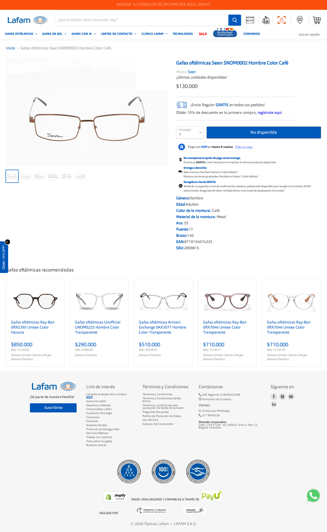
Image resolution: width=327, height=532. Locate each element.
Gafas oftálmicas (19, 34)
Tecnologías (183, 34)
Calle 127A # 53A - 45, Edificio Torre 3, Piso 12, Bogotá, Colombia (228, 425)
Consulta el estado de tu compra (106, 396)
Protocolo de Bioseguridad (102, 429)
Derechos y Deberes (98, 405)
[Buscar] (234, 20)
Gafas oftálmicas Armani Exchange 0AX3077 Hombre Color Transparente (162, 328)
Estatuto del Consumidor (158, 424)
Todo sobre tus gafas (99, 441)
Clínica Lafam (152, 34)
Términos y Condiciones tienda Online (161, 400)
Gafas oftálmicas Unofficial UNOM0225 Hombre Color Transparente (97, 328)
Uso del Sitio (150, 420)
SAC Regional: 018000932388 (221, 394)
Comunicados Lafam (99, 409)
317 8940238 (211, 415)
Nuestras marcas (96, 445)
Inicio (10, 48)
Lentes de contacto (117, 34)
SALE (203, 34)
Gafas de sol (52, 34)
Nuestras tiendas (96, 425)
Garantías (92, 421)
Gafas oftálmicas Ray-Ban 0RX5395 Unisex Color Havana (33, 328)
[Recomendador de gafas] (225, 34)
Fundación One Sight (99, 413)
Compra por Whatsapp (215, 411)
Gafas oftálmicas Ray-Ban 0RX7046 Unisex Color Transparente (225, 328)
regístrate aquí (270, 113)
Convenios (251, 34)
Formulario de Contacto (216, 399)
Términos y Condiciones (157, 394)
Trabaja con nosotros (99, 437)
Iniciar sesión (309, 35)
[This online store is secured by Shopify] (116, 501)
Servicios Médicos (97, 433)
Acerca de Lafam (96, 401)
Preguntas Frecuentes (155, 412)
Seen (192, 72)
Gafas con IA (82, 34)
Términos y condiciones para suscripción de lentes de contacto (163, 407)
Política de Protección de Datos (161, 416)
